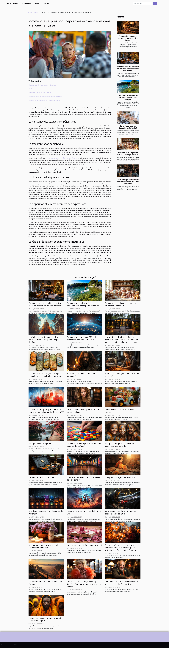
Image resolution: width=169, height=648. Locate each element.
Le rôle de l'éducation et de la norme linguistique (44, 100)
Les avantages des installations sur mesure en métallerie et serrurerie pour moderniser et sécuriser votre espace (122, 340)
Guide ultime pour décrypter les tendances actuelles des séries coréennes (128, 181)
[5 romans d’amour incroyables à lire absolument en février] (46, 532)
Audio (37, 3)
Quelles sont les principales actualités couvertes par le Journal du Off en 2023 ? (46, 411)
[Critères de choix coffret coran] (46, 464)
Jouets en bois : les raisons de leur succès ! (119, 411)
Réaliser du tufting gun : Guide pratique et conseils (122, 375)
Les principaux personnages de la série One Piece (84, 513)
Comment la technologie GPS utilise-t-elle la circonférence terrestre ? (83, 339)
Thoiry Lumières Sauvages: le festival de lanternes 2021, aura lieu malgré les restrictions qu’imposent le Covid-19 (122, 548)
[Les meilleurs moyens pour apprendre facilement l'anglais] (84, 397)
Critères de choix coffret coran (42, 477)
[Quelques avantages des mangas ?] (122, 464)
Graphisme (26, 3)
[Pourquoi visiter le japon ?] (46, 431)
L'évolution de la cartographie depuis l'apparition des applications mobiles (45, 375)
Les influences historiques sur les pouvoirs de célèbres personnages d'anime (44, 340)
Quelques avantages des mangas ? (120, 477)
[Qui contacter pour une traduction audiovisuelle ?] (128, 117)
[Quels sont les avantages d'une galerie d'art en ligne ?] (84, 464)
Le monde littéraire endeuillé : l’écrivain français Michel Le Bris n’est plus (122, 583)
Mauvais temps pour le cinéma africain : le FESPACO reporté (46, 619)
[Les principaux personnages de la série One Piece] (84, 498)
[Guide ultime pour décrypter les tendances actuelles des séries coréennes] (128, 170)
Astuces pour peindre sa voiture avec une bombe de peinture (121, 513)
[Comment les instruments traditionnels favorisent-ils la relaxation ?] (128, 27)
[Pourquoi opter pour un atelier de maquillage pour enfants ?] (122, 431)
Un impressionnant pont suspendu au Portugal (45, 583)
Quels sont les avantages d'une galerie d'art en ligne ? (83, 479)
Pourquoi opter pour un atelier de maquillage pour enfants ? (119, 445)
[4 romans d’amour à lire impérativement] (84, 532)
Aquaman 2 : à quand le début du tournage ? (81, 375)
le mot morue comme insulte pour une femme (61, 158)
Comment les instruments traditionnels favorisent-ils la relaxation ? (128, 38)
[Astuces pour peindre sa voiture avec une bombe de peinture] (122, 498)
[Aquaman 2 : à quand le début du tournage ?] (84, 361)
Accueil (29, 12)
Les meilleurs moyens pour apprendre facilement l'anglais (83, 411)
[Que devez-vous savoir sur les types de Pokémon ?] (46, 498)
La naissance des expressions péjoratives (42, 85)
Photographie (12, 3)
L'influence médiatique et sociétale (40, 93)
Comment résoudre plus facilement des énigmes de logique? (84, 445)
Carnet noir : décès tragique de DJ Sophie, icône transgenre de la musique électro (84, 584)
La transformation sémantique (39, 89)
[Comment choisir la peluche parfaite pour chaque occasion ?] (128, 144)
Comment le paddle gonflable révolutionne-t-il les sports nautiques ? (128, 97)
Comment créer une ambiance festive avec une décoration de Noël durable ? (128, 68)
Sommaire (36, 81)
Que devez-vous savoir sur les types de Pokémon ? (46, 513)
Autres (46, 3)
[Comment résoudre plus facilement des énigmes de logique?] (84, 431)
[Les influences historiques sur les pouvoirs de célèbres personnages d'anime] (46, 324)
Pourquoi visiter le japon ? (40, 443)
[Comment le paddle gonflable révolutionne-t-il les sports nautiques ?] (128, 86)
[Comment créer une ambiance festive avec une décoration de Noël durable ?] (128, 58)
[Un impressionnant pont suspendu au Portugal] (46, 569)
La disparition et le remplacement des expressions (45, 96)
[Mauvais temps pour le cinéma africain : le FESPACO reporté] (46, 605)
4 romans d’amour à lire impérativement (84, 545)
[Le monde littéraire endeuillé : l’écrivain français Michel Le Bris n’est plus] (122, 569)
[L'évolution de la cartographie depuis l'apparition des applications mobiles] (46, 361)
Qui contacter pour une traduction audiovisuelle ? (128, 127)
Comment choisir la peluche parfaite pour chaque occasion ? (128, 153)
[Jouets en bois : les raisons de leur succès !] (122, 397)
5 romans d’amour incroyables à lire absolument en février (44, 547)
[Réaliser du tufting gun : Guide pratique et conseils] (122, 361)
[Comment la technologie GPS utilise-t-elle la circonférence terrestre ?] (84, 324)
